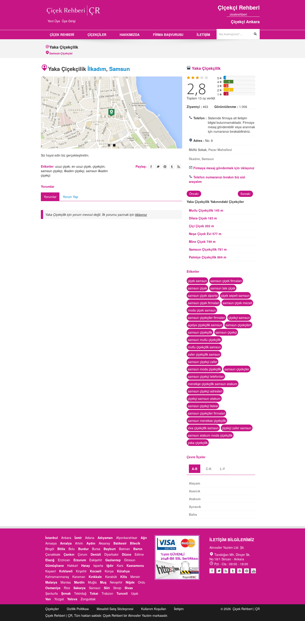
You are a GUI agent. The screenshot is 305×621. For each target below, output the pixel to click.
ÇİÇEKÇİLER (97, 34)
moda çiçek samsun (202, 310)
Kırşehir (81, 571)
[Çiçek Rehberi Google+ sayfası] (254, 14)
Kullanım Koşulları (153, 609)
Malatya (51, 582)
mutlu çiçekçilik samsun (204, 347)
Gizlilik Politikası (78, 609)
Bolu (72, 549)
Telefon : (200, 118)
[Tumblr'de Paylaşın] (171, 166)
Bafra (193, 514)
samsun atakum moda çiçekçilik (210, 435)
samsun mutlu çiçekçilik (204, 339)
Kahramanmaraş (57, 576)
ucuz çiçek (62, 166)
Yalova (72, 599)
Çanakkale (52, 554)
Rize (67, 588)
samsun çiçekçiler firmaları (206, 317)
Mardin (79, 582)
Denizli (96, 554)
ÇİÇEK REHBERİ (62, 34)
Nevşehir (116, 582)
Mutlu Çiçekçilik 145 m (206, 210)
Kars (120, 565)
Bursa (96, 549)
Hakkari (72, 565)
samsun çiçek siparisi (203, 295)
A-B (194, 468)
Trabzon (107, 593)
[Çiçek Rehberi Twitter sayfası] (250, 14)
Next (187, 113)
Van (48, 599)
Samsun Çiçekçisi (60, 53)
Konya (109, 571)
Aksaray (104, 543)
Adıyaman (105, 537)
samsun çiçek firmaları (226, 281)
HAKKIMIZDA (130, 34)
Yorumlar (50, 196)
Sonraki (245, 194)
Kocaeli (95, 571)
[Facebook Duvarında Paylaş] (151, 166)
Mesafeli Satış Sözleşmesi (115, 609)
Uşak (134, 593)
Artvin (79, 543)
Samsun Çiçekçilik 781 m (208, 249)
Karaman (78, 576)
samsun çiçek (197, 288)
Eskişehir (95, 560)
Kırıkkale (95, 576)
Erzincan (64, 560)
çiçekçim (99, 166)
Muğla (92, 582)
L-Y (222, 468)
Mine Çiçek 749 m (202, 241)
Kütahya (123, 571)
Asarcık (194, 491)
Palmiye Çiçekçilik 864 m (207, 257)
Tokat (94, 593)
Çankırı (69, 554)
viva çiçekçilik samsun (203, 428)
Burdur (83, 549)
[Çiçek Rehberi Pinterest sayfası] (258, 14)
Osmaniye (53, 588)
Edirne (139, 554)
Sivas (129, 588)
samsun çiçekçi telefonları (206, 376)
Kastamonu (135, 565)
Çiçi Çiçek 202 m (201, 226)
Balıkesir (120, 543)
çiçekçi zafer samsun (236, 428)
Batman (124, 549)
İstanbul (51, 537)
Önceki (193, 194)
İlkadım (97, 68)
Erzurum (79, 560)
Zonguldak (88, 599)
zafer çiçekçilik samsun (204, 354)
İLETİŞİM (203, 34)
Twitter (158, 166)
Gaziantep (113, 560)
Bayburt (110, 549)
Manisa (66, 582)
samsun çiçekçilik (200, 332)
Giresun (129, 560)
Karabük (111, 576)
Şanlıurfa (51, 593)
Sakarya (79, 588)
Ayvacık (195, 506)
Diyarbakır (111, 554)
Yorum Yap (70, 196)
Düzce (126, 554)
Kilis (123, 576)
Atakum (195, 499)
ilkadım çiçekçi (74, 171)
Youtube (239, 571)
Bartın (137, 549)
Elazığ (49, 560)
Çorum (82, 554)
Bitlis (61, 549)
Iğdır (110, 565)
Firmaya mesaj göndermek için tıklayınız (223, 168)
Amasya (51, 543)
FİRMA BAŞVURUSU (168, 34)
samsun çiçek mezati (237, 303)
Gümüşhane (54, 565)
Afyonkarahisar (126, 537)
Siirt (107, 588)
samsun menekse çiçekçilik (207, 420)
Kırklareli (66, 571)
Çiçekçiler (52, 609)
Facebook (212, 571)
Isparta (98, 565)
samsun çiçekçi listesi (203, 406)
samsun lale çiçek (222, 288)
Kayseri (50, 571)
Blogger (226, 571)
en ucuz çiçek (81, 166)
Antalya (66, 543)
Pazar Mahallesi (220, 149)
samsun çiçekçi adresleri (205, 391)
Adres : (198, 140)
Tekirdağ (80, 593)
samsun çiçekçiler (236, 369)
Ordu (141, 582)
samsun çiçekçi (51, 171)
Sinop (117, 588)
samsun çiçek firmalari (203, 303)
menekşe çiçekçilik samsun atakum (212, 384)
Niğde (130, 582)
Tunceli (122, 593)
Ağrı (144, 537)
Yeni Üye (54, 21)
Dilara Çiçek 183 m (203, 218)
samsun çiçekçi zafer (202, 361)
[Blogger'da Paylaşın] (178, 166)
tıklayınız (141, 214)
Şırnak (66, 593)
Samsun (119, 68)
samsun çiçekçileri (238, 325)
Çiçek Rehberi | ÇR (246, 609)
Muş (103, 582)
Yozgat (59, 599)
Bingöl (49, 549)
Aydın (90, 543)
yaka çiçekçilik (198, 442)
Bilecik (135, 543)
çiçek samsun (197, 281)
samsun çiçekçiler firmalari (206, 413)
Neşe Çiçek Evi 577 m (205, 233)
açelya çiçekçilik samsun (205, 325)
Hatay (85, 565)
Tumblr (232, 571)
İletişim (179, 609)
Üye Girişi (68, 21)
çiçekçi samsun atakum (204, 398)
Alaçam (194, 483)
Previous (36, 113)
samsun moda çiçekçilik (204, 369)
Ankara (66, 537)
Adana (89, 537)
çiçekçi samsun (239, 317)
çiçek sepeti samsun (235, 295)
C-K (208, 468)
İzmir (78, 537)
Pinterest (246, 571)
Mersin (135, 576)
